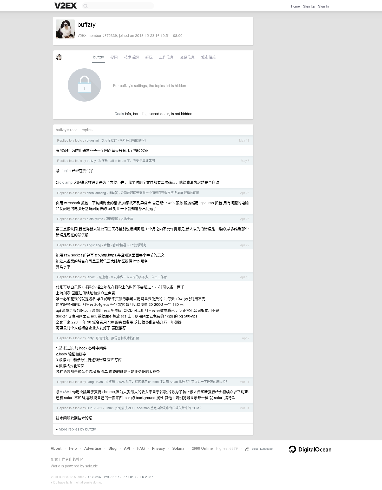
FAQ (141, 448)
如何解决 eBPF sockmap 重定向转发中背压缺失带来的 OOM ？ (159, 408)
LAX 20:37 (129, 476)
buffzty (98, 56)
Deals (119, 113)
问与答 (113, 192)
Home (295, 6)
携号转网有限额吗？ (134, 140)
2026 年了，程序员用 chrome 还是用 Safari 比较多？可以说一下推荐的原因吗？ (173, 381)
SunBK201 (94, 408)
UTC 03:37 (94, 476)
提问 (114, 56)
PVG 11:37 (111, 476)
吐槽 (107, 245)
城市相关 (208, 56)
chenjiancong (96, 192)
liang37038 (95, 381)
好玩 (149, 56)
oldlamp (66, 182)
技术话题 (131, 56)
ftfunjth (65, 170)
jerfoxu (91, 277)
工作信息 (166, 56)
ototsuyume (95, 218)
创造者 (103, 277)
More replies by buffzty (77, 429)
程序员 (103, 160)
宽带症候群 (109, 140)
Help (73, 448)
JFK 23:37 (146, 476)
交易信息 (187, 56)
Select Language (261, 448)
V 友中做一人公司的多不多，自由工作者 (139, 277)
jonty (90, 338)
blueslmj (93, 140)
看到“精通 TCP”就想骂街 (129, 245)
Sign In (323, 6)
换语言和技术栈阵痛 (125, 338)
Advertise (92, 448)
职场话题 (112, 218)
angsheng (94, 245)
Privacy (158, 448)
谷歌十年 (127, 218)
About (56, 448)
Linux (109, 408)
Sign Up (309, 6)
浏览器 (110, 381)
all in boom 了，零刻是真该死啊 (132, 160)
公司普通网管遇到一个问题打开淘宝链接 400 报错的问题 (160, 192)
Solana (178, 448)
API (127, 448)
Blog (112, 448)
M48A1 (65, 391)
